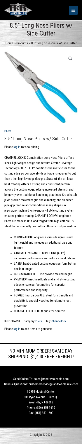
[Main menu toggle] (73, 10)
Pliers (7, 131)
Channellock (58, 321)
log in (17, 147)
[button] (70, 58)
